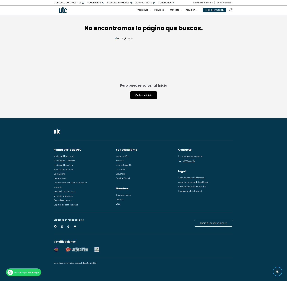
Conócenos (164, 2)
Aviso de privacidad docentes (192, 186)
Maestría (58, 187)
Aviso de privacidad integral (191, 177)
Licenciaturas (60, 178)
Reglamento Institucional (190, 191)
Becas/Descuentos (63, 200)
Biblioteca (120, 174)
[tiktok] (68, 226)
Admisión (190, 9)
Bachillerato (59, 174)
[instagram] (61, 226)
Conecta (174, 9)
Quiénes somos (123, 195)
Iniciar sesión (122, 156)
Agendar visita (143, 2)
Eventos (120, 160)
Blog (118, 204)
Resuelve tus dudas (118, 2)
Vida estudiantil (123, 165)
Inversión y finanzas (63, 196)
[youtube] (75, 226)
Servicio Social (123, 178)
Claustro (120, 199)
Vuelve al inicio (143, 95)
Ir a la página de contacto (190, 156)
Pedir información (214, 9)
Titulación (121, 169)
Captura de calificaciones (66, 205)
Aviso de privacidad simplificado (193, 182)
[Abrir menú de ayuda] (277, 271)
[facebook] (55, 226)
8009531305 (94, 2)
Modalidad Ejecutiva (63, 165)
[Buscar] (230, 10)
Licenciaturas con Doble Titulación (70, 182)
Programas (142, 9)
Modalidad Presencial (64, 156)
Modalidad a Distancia (64, 160)
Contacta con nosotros (67, 2)
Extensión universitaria (64, 191)
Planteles (159, 9)
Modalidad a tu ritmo (63, 169)
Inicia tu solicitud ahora (213, 223)
